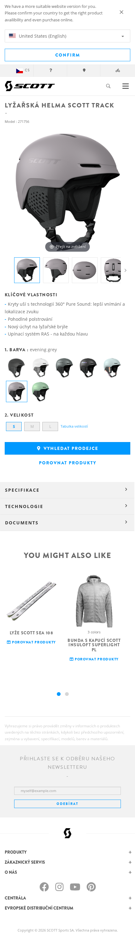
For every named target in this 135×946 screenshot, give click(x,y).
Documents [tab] (22, 523)
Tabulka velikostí (74, 426)
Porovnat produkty (67, 463)
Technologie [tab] (24, 506)
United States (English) (42, 36)
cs (27, 70)
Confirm (67, 55)
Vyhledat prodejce (70, 448)
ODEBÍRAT (67, 803)
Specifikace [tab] (22, 490)
